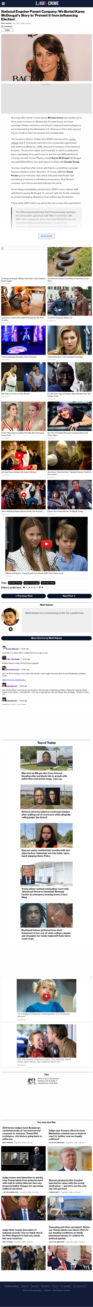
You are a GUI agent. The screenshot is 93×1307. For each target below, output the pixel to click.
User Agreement (79, 1286)
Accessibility (65, 1286)
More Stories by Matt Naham (46, 638)
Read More (46, 236)
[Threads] (34, 588)
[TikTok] (29, 588)
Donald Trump (15, 583)
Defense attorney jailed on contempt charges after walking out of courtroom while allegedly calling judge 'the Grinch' (46, 815)
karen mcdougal (31, 583)
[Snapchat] (40, 588)
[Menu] (3, 3)
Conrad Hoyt (54, 1192)
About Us (25, 1286)
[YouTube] (24, 588)
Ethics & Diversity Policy (32, 1290)
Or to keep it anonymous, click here (48, 1082)
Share (7, 30)
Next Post (68, 596)
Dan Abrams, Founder (61, 1290)
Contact (47, 1290)
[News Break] (42, 588)
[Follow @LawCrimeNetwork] (37, 588)
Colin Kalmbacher (56, 1143)
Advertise (35, 1286)
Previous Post (25, 596)
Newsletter (45, 1286)
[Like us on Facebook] (27, 588)
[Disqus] (46, 675)
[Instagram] (32, 588)
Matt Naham (6, 23)
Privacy (55, 1286)
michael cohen (48, 583)
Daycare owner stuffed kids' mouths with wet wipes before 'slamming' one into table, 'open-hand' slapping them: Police (46, 853)
